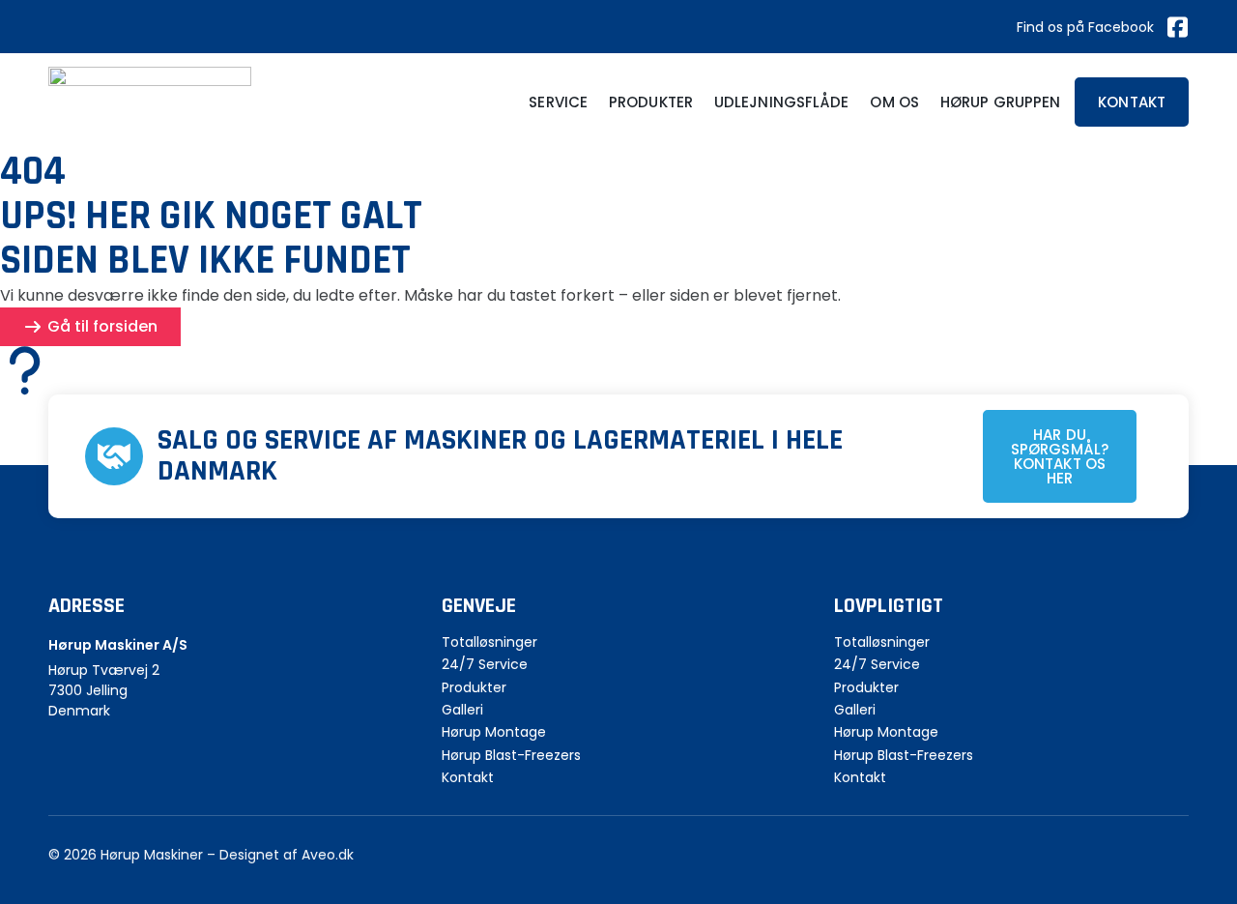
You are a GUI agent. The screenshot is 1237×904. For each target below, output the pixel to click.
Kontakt (468, 778)
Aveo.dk (328, 854)
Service (558, 102)
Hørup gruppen (1000, 102)
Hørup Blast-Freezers (511, 755)
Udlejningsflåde (781, 102)
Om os (894, 102)
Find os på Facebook (1085, 27)
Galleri (462, 710)
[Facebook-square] (1177, 27)
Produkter (651, 102)
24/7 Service (485, 664)
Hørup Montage (494, 732)
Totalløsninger (489, 642)
